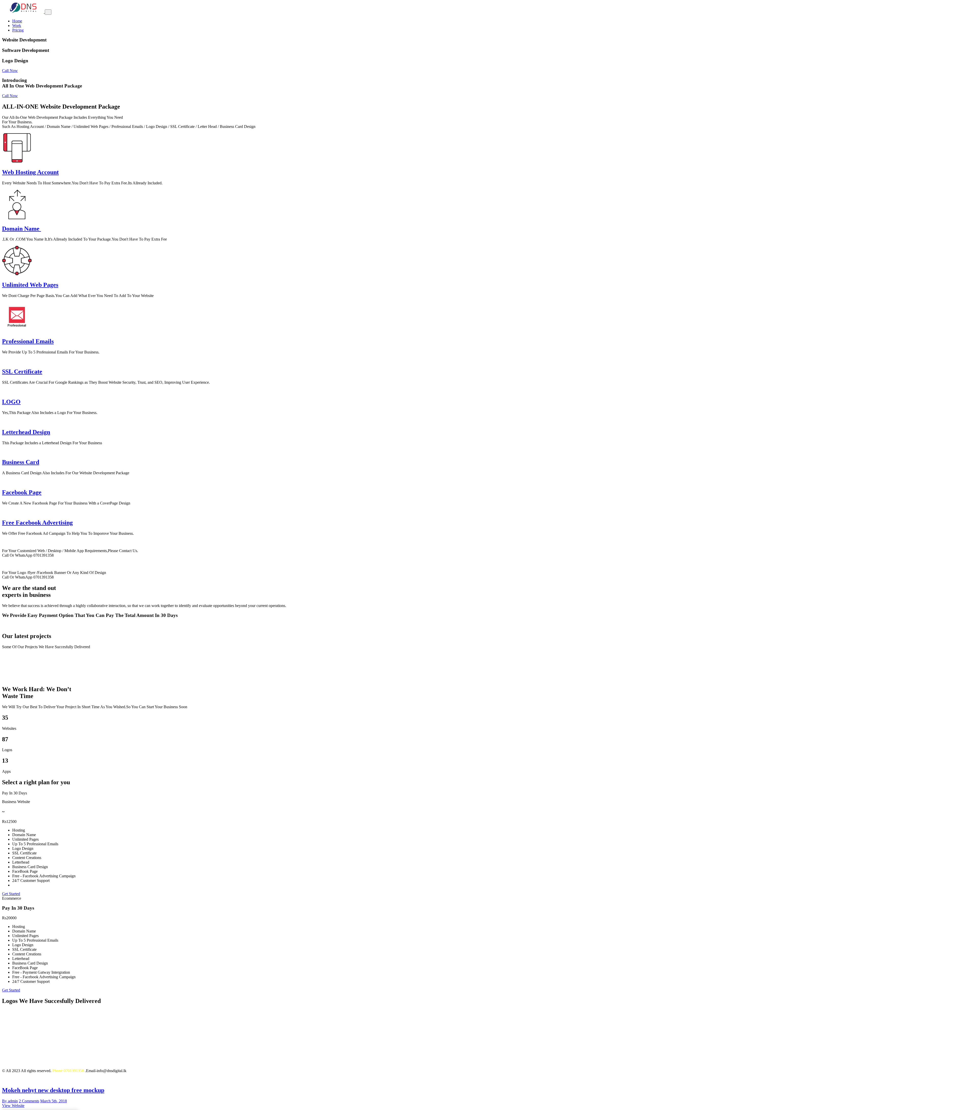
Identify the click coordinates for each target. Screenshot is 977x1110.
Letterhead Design (26, 432)
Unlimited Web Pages (30, 285)
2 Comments (29, 1101)
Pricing (18, 30)
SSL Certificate (22, 371)
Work (16, 25)
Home (17, 21)
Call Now (10, 70)
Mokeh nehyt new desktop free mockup (53, 1090)
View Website (13, 1105)
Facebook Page (21, 492)
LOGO (11, 401)
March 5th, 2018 (53, 1101)
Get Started (11, 894)
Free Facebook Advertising (37, 522)
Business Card (20, 462)
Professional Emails (28, 341)
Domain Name (29, 228)
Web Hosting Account (30, 172)
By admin (10, 1101)
